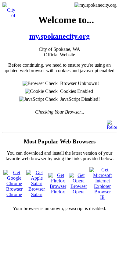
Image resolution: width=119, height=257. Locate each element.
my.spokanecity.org (59, 36)
